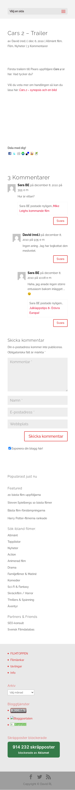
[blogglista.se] (18, 712)
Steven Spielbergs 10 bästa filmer (30, 502)
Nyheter (20, 46)
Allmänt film (54, 41)
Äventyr (13, 606)
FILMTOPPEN (19, 653)
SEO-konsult (16, 623)
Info (12, 672)
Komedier (14, 580)
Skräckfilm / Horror (20, 593)
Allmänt (13, 535)
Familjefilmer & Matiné (22, 574)
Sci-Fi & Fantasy (18, 586)
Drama (12, 567)
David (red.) (19, 41)
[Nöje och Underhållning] (18, 724)
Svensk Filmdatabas (21, 629)
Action (12, 554)
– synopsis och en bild (38, 90)
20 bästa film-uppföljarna (24, 494)
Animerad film (17, 561)
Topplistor (14, 541)
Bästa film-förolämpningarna (26, 510)
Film (10, 46)
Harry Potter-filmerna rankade (27, 518)
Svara (60, 221)
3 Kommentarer (37, 46)
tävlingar (16, 666)
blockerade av (36, 751)
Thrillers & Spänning (21, 599)
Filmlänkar (17, 660)
